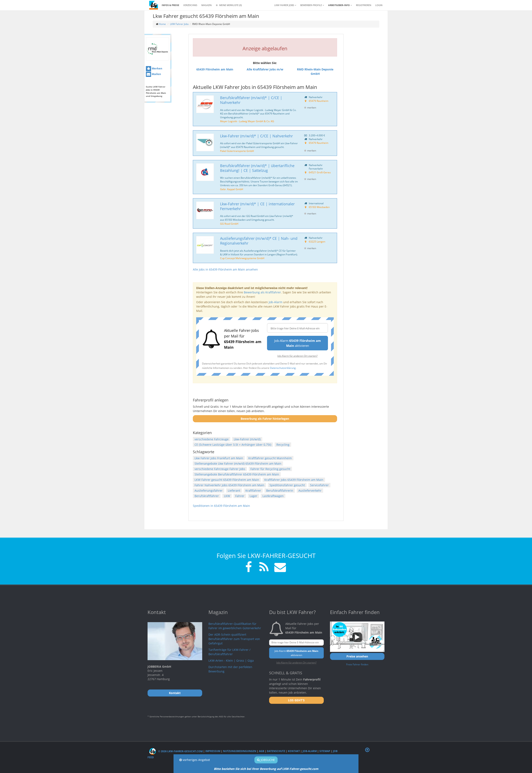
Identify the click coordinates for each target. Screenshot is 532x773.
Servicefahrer (319, 485)
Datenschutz (276, 751)
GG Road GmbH (229, 223)
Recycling (282, 445)
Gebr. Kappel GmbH (231, 189)
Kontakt (294, 751)
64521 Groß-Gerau (320, 172)
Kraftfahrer (253, 490)
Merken (156, 68)
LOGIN (378, 5)
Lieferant (234, 490)
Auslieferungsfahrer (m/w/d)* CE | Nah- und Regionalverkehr (258, 241)
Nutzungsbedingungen (239, 751)
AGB (261, 751)
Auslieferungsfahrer (209, 490)
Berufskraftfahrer (207, 496)
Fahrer (239, 496)
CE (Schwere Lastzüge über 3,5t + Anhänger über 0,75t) (233, 445)
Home (162, 24)
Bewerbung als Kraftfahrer (262, 292)
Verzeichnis (190, 5)
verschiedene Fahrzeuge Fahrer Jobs (220, 469)
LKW (227, 496)
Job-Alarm (275, 302)
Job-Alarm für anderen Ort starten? (297, 355)
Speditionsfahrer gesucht (287, 485)
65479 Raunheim (318, 100)
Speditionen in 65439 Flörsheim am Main (221, 506)
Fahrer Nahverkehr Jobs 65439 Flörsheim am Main (229, 485)
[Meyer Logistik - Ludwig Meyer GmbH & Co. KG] (205, 104)
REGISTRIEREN (363, 5)
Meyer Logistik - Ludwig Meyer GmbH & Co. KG (247, 121)
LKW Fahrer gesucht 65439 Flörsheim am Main (227, 480)
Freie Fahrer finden (357, 664)
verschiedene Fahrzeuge (212, 439)
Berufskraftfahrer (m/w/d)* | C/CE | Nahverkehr (251, 100)
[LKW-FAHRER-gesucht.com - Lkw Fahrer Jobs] (154, 5)
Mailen (156, 74)
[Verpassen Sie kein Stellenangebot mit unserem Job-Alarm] (279, 567)
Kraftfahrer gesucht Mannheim (270, 458)
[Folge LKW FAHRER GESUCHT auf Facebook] (248, 567)
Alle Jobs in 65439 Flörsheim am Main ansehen (225, 269)
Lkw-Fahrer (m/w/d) (247, 439)
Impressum (212, 751)
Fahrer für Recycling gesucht (270, 469)
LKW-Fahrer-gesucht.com (300, 769)
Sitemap (324, 751)
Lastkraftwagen (273, 496)
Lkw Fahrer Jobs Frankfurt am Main (219, 458)
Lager (253, 496)
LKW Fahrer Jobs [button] (284, 5)
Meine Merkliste (230, 5)
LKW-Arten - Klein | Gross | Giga (231, 660)
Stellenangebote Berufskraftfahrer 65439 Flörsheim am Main (237, 474)
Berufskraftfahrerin (279, 490)
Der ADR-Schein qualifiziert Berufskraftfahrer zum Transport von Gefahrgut (234, 639)
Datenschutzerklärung (283, 367)
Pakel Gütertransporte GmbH (237, 151)
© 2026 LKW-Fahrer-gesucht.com (180, 751)
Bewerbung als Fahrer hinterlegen (265, 419)
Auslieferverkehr (309, 490)
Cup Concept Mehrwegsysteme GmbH (242, 258)
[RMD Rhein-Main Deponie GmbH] (157, 48)
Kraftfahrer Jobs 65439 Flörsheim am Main (293, 480)
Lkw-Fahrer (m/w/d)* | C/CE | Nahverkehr (256, 135)
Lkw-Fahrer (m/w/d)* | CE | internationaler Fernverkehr (257, 206)
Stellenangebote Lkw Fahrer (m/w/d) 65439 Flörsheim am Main (238, 463)
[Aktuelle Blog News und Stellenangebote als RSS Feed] (264, 567)
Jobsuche (267, 760)
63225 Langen (317, 241)
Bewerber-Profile (311, 5)
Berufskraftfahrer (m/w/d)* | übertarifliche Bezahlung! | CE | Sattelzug (257, 168)
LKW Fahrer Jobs (179, 24)
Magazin (206, 5)
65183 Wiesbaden (319, 207)
